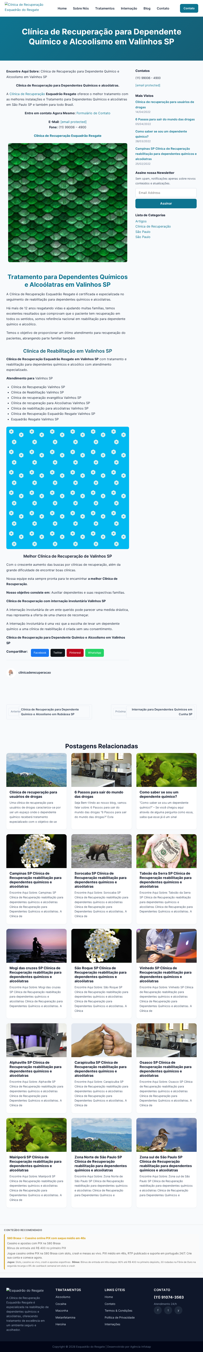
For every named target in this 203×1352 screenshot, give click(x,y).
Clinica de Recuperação (153, 226)
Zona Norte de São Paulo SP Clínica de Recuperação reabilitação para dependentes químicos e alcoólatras (101, 1163)
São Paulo (142, 232)
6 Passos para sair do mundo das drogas (165, 119)
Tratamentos (105, 8)
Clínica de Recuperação (27, 94)
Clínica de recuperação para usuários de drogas (33, 794)
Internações (112, 1324)
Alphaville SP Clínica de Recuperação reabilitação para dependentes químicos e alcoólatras (35, 1069)
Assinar (166, 203)
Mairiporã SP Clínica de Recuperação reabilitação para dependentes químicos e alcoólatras (35, 1163)
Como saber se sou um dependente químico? (159, 794)
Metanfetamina (65, 1317)
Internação (129, 8)
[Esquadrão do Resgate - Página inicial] (26, 8)
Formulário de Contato (93, 113)
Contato (163, 8)
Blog (147, 8)
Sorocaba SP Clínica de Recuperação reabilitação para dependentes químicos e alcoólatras (100, 879)
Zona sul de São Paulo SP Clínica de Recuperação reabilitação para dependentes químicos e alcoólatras (166, 1163)
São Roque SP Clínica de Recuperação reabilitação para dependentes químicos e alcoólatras (100, 974)
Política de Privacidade (120, 1317)
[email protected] (73, 122)
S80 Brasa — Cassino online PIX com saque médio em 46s (46, 1238)
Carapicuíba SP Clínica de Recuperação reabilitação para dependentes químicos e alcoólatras (100, 1069)
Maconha (62, 1310)
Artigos (141, 221)
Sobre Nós (81, 8)
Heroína (61, 1324)
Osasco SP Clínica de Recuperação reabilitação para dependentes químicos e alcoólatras (166, 1069)
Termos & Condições (118, 1310)
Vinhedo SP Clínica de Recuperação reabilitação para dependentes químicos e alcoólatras (166, 974)
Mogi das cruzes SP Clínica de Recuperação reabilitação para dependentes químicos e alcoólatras (35, 974)
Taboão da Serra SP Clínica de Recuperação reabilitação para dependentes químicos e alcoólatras (166, 879)
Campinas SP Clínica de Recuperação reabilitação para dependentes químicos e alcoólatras (166, 154)
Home (62, 8)
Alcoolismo (63, 1297)
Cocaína (61, 1303)
